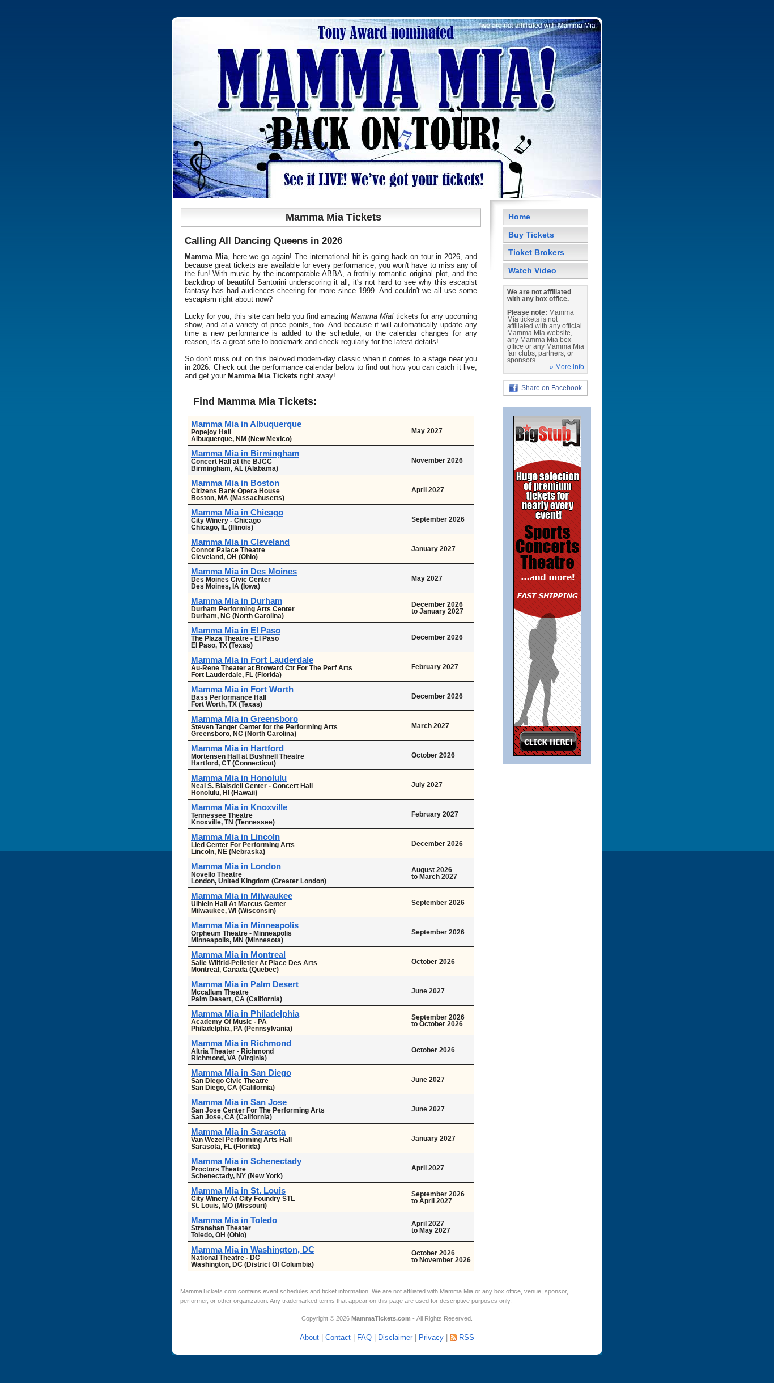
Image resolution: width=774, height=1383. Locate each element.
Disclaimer (395, 1337)
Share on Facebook (551, 388)
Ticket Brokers (536, 252)
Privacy (431, 1337)
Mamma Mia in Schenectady (246, 1161)
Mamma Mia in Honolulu (239, 778)
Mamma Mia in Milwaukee (241, 895)
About (309, 1337)
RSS (466, 1337)
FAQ (364, 1337)
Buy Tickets (531, 234)
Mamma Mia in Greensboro (244, 719)
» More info (567, 366)
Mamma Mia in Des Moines (244, 571)
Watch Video (532, 270)
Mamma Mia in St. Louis (238, 1190)
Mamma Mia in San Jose (239, 1102)
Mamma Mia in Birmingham (245, 453)
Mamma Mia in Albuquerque (246, 424)
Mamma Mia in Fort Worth (242, 689)
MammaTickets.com (208, 1291)
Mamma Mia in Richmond (241, 1043)
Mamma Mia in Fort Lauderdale (252, 660)
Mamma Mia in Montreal (238, 954)
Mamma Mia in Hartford (237, 748)
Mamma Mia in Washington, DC (252, 1249)
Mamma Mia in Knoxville (239, 807)
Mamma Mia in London (236, 866)
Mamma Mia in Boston (235, 483)
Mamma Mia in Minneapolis (245, 925)
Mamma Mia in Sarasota (238, 1131)
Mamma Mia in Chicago (237, 512)
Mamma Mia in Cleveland (240, 542)
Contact (338, 1337)
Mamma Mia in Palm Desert (245, 984)
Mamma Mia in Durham (236, 601)
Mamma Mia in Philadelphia (245, 1013)
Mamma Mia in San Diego (241, 1072)
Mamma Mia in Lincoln (235, 836)
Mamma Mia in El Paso (235, 630)
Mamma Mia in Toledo (234, 1220)
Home (519, 216)
